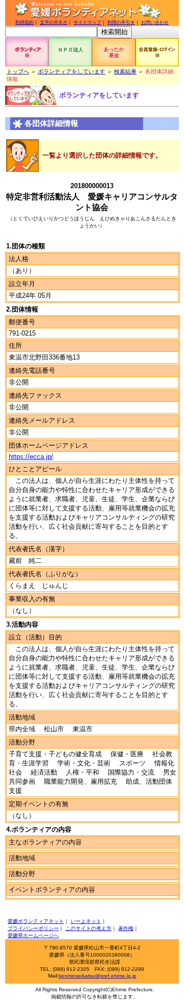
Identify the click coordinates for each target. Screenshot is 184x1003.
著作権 (125, 928)
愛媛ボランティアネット (36, 921)
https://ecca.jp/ (31, 456)
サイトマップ (87, 22)
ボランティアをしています (71, 71)
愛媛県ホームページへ (33, 935)
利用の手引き (121, 22)
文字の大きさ (53, 22)
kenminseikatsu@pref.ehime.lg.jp (97, 976)
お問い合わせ (155, 22)
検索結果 (125, 71)
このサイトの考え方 (88, 928)
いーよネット (86, 921)
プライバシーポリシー (33, 928)
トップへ (18, 71)
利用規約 (24, 22)
